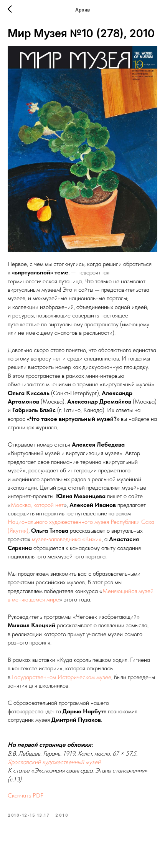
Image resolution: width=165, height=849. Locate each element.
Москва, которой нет (37, 504)
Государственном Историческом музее (61, 677)
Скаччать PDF (25, 795)
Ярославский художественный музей (54, 762)
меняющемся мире (35, 599)
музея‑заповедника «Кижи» (67, 539)
